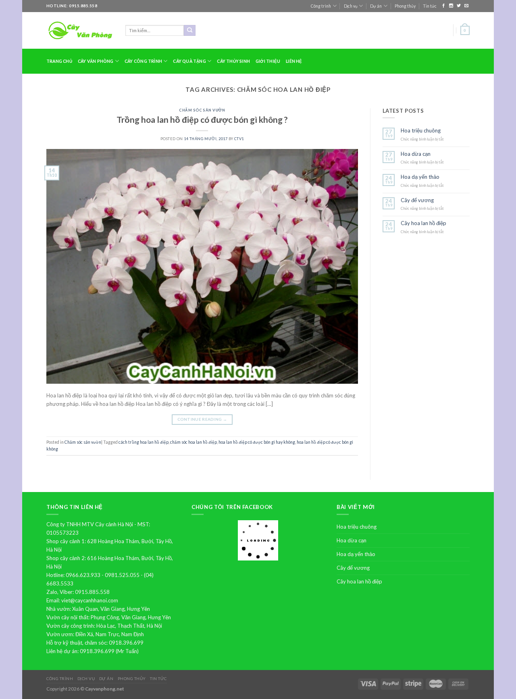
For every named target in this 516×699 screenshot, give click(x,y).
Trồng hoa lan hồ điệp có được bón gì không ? (202, 119)
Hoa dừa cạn (416, 154)
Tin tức (430, 6)
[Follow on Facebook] (444, 6)
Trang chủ (59, 61)
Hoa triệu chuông (421, 131)
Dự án (376, 6)
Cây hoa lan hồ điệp (423, 223)
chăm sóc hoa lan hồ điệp (193, 442)
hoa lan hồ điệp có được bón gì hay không (256, 442)
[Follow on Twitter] (459, 6)
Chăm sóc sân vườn (202, 110)
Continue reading (202, 419)
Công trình (321, 6)
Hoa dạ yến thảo (420, 177)
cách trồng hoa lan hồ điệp (144, 442)
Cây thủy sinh (233, 61)
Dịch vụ (351, 6)
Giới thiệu (268, 61)
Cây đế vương (417, 200)
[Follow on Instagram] (451, 6)
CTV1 (239, 138)
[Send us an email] (466, 6)
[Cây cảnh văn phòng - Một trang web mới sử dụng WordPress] (79, 30)
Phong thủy (405, 6)
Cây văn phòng (96, 61)
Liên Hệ (294, 61)
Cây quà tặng (189, 61)
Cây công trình (143, 61)
